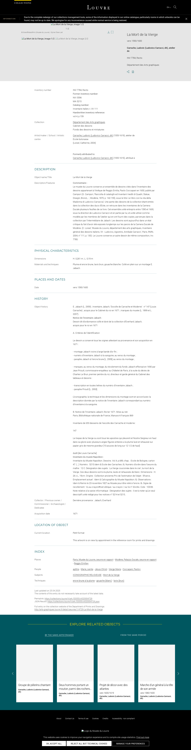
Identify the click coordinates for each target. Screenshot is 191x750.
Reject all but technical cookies (89, 743)
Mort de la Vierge (111, 575)
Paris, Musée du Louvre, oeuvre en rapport (93, 559)
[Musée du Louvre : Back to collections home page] (98, 7)
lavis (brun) (119, 580)
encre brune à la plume (84, 580)
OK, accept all (54, 743)
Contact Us (69, 718)
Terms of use (83, 718)
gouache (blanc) (104, 580)
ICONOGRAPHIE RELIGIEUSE (87, 575)
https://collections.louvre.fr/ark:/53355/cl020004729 (68, 598)
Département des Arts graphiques (89, 122)
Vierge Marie (115, 569)
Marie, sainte (87, 569)
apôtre (76, 569)
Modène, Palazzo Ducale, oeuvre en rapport (135, 559)
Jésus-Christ (101, 569)
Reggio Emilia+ (81, 563)
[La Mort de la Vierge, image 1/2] (38, 43)
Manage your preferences (130, 743)
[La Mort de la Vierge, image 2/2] (72, 43)
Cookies (95, 718)
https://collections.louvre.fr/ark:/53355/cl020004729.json (73, 601)
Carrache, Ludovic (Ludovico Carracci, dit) (147, 48)
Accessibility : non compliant (123, 718)
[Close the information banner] (186, 18)
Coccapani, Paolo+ (132, 569)
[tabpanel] (95, 673)
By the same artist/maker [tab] (59, 635)
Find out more (142, 737)
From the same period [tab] (133, 635)
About (58, 718)
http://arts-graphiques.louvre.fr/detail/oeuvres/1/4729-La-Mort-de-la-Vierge (68, 609)
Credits (105, 718)
